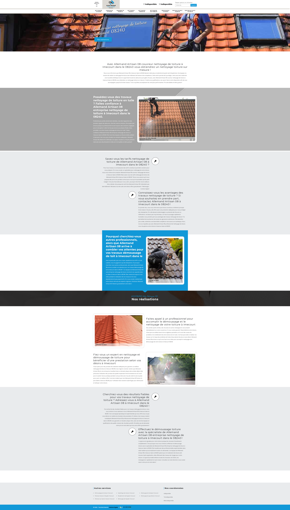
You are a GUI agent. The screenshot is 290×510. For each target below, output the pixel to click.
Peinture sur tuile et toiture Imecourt (104, 499)
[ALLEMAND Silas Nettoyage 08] (111, 4)
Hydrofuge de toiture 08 (109, 11)
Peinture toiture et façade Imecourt (104, 496)
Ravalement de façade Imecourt (126, 496)
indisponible (151, 4)
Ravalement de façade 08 (120, 11)
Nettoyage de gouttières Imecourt (150, 496)
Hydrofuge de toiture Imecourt (126, 493)
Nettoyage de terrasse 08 (141, 11)
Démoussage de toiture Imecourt (104, 493)
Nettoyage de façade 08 (131, 11)
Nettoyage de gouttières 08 (153, 11)
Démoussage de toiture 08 (165, 11)
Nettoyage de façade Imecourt (126, 499)
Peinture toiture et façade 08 (177, 11)
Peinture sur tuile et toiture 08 (190, 11)
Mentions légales (113, 507)
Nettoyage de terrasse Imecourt (149, 493)
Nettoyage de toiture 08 (98, 11)
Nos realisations (103, 39)
